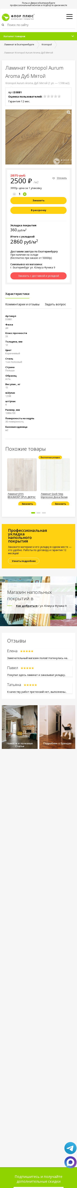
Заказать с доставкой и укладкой (38, 275)
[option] (21, 480)
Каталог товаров (14, 36)
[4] (55, 96)
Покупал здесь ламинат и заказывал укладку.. (36, 675)
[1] (45, 96)
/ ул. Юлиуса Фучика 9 (41, 605)
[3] (52, 96)
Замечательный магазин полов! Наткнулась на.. (37, 658)
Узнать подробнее (24, 561)
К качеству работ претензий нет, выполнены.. (36, 691)
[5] (59, 96)
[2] (48, 96)
